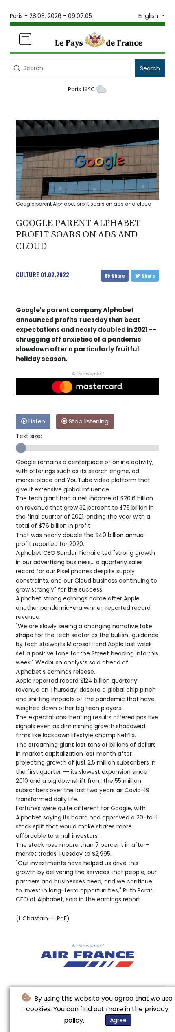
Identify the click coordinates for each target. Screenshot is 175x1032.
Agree (118, 1020)
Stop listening (88, 421)
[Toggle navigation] (25, 39)
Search (150, 68)
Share (117, 275)
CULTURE (27, 274)
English (149, 16)
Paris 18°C (81, 89)
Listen (36, 421)
